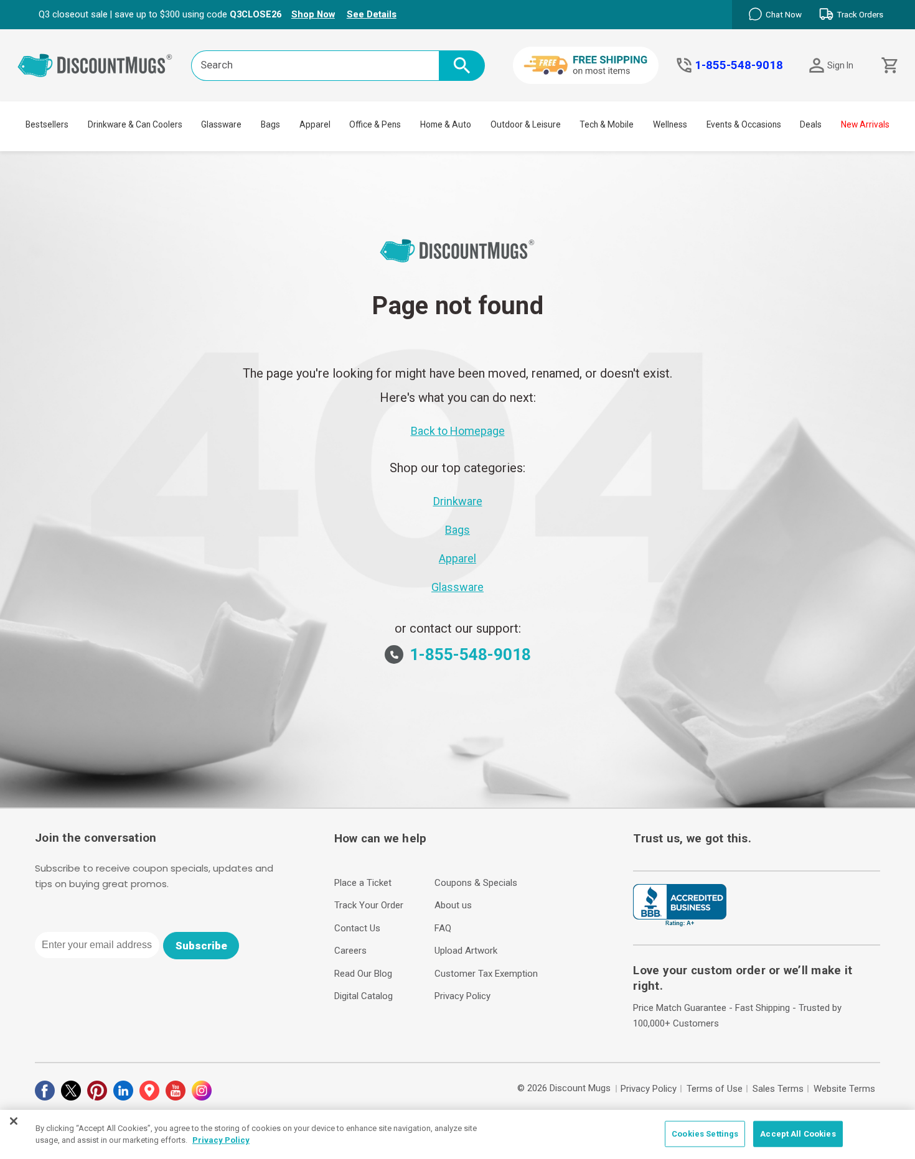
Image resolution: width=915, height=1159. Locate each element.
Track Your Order (368, 905)
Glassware (221, 124)
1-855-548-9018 (739, 65)
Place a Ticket (363, 882)
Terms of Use (715, 1088)
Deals (811, 124)
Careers (350, 950)
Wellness (670, 124)
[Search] (462, 65)
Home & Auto (445, 124)
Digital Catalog (363, 996)
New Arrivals (865, 124)
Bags (270, 124)
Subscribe (201, 945)
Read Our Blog (363, 973)
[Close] (13, 1121)
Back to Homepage (458, 430)
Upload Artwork (465, 950)
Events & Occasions (743, 124)
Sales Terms (778, 1088)
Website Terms (844, 1088)
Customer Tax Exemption (486, 973)
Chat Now (784, 14)
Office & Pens (375, 124)
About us (453, 905)
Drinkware (457, 501)
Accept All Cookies (797, 1133)
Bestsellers (47, 124)
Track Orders (860, 14)
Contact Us (357, 928)
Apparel (315, 124)
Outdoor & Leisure (525, 124)
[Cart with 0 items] (889, 65)
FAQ (442, 928)
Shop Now (313, 14)
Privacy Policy (462, 996)
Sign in (840, 65)
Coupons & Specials (475, 882)
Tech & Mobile (607, 124)
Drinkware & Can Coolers (135, 124)
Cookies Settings (705, 1133)
